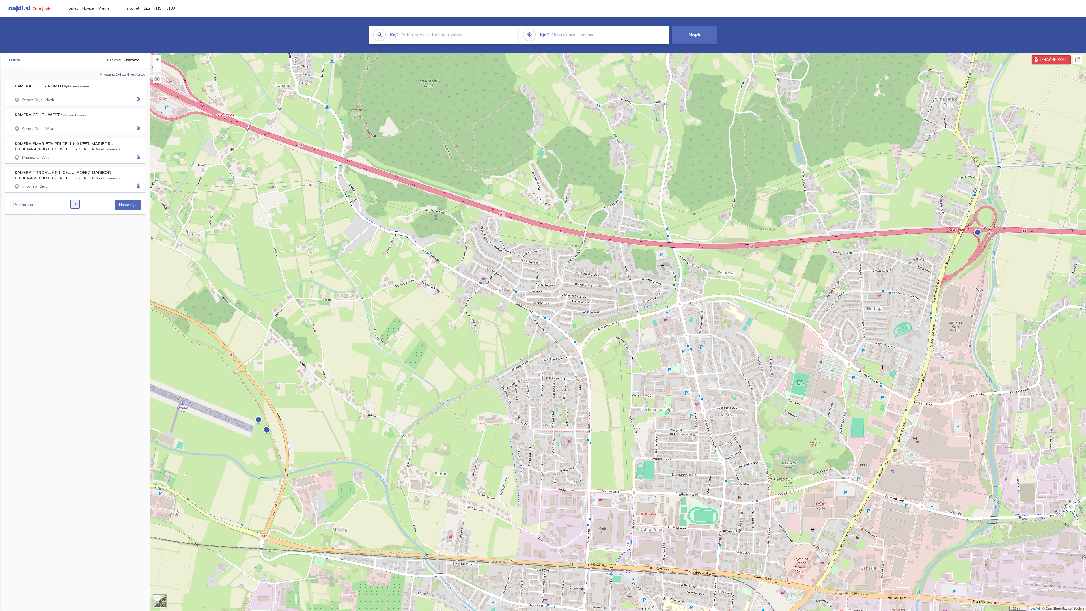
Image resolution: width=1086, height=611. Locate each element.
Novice (88, 8)
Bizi (147, 8)
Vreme (104, 8)
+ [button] (157, 59)
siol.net (133, 8)
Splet (73, 8)
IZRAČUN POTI (1053, 59)
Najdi (694, 34)
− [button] (157, 68)
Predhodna (23, 204)
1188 (170, 8)
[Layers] (159, 601)
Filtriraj (15, 60)
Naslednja (128, 204)
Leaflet (1035, 608)
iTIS (157, 8)
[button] (157, 79)
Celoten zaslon (1077, 59)
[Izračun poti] (138, 99)
